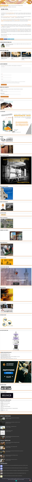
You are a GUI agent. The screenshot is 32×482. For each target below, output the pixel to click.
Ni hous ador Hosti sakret (4, 353)
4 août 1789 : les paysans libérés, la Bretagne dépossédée (12, 442)
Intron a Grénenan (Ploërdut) (4, 354)
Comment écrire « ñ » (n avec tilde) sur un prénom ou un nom (13, 422)
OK (16, 480)
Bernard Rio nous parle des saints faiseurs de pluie (14, 5)
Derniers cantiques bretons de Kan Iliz (6, 352)
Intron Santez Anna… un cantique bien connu (11, 426)
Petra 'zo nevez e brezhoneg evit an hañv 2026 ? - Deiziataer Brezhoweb (9, 408)
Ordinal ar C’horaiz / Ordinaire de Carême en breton (7, 358)
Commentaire (3, 66)
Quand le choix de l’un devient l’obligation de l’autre (5, 58)
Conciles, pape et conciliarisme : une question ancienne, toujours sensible (26, 58)
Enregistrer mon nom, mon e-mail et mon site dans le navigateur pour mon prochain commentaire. (13, 81)
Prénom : (2, 90)
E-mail (2, 76)
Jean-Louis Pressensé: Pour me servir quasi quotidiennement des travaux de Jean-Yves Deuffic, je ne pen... (15, 465)
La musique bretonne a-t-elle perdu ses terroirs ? (11, 459)
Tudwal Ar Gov (3, 10)
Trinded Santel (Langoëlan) (4, 355)
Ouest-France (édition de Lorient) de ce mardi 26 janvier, (10, 16)
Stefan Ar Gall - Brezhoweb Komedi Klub (5, 406)
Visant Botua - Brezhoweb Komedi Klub (5, 401)
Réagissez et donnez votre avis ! (14, 10)
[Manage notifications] (30, 480)
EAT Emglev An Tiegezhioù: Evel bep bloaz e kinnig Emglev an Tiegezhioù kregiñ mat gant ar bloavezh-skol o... (16, 470)
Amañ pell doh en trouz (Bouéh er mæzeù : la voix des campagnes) (8, 356)
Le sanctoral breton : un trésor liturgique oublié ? (11, 446)
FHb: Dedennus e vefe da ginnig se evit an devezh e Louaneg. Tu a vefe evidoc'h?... (12, 475)
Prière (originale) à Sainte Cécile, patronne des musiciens (12, 436)
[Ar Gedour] (16, 2)
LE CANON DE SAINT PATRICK (9, 430)
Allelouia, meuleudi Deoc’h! (4, 357)
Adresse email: (3, 93)
